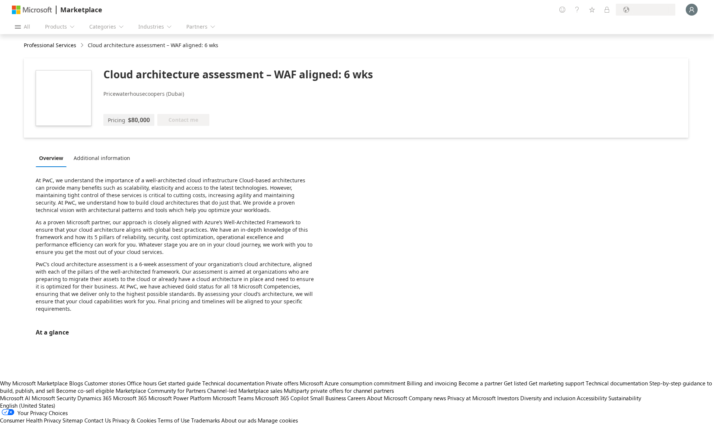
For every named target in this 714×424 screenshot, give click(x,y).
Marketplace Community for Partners (161, 390)
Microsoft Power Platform (179, 398)
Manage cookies (278, 420)
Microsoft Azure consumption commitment (353, 383)
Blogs (76, 383)
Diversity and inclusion (547, 398)
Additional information (102, 158)
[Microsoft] (32, 10)
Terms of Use (174, 420)
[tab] (53, 158)
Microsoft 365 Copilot (282, 398)
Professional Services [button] (50, 45)
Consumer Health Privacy (30, 420)
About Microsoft (387, 398)
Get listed (515, 383)
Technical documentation (233, 383)
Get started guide (179, 383)
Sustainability (624, 398)
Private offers (282, 383)
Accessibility (592, 398)
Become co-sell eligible (85, 390)
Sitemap (72, 420)
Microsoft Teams (233, 398)
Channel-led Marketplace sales (244, 390)
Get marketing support (556, 383)
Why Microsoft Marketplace (34, 383)
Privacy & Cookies (134, 420)
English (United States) (27, 405)
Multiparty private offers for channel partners (339, 390)
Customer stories (104, 383)
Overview (51, 158)
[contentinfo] (83, 45)
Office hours (142, 383)
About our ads (238, 420)
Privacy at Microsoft (471, 398)
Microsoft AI (15, 398)
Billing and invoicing (432, 383)
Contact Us (97, 420)
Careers (356, 398)
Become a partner (480, 383)
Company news (427, 398)
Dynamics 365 (94, 398)
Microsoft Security (54, 398)
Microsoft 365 (130, 398)
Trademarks (205, 420)
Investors (508, 398)
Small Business (328, 398)
